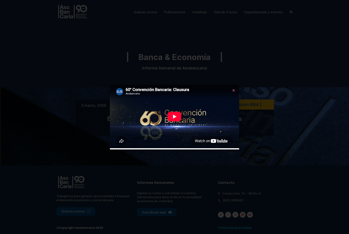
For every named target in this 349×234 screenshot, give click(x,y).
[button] (233, 90)
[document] (174, 117)
